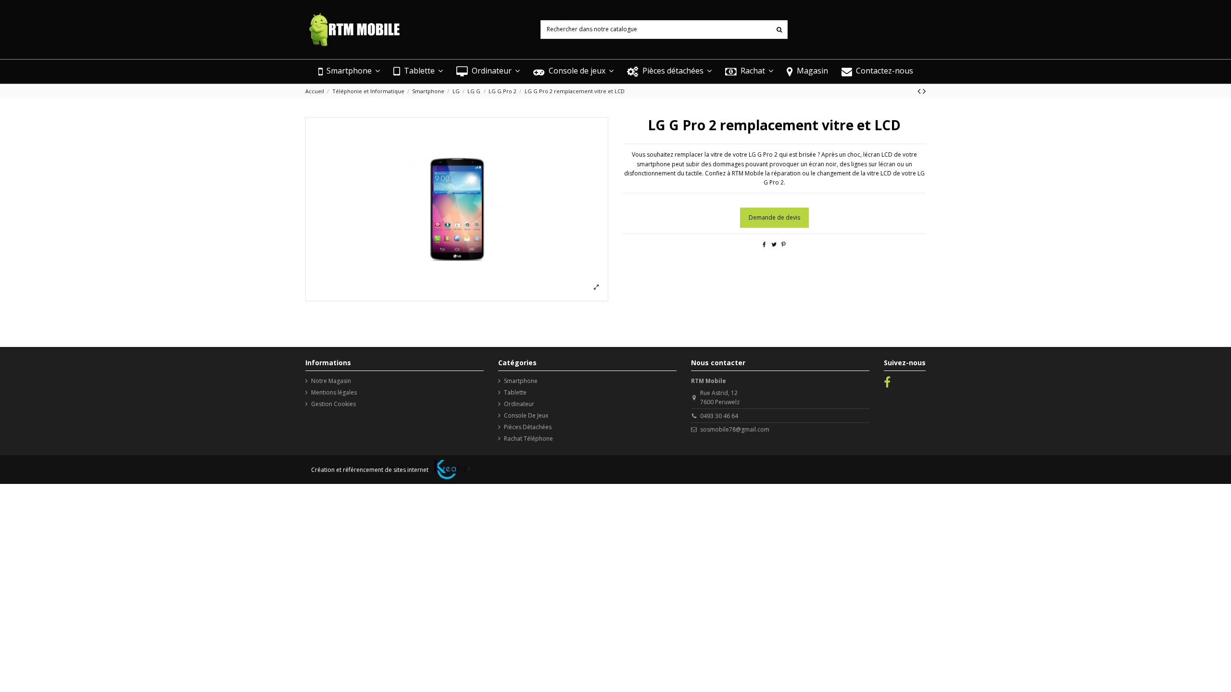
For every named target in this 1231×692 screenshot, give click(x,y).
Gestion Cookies (333, 404)
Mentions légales (334, 392)
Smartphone (521, 381)
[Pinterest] (783, 244)
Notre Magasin (331, 381)
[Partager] (764, 244)
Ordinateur (519, 404)
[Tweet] (774, 244)
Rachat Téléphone (528, 438)
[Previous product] (920, 91)
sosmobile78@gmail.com (734, 429)
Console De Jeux (526, 415)
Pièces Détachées (528, 427)
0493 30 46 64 (719, 416)
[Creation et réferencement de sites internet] (451, 469)
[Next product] (924, 91)
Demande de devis (774, 217)
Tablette (515, 392)
